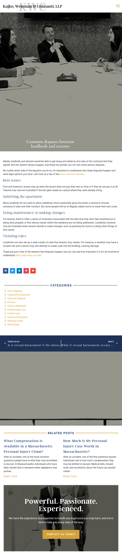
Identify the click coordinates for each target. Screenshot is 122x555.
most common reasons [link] (72, 174)
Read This (10, 476)
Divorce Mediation (16, 306)
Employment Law (16, 309)
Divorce (11, 302)
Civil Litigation (14, 291)
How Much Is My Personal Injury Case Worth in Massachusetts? (85, 446)
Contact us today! (61, 534)
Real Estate (13, 324)
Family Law (13, 313)
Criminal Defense (16, 298)
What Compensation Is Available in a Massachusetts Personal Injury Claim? (28, 446)
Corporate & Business (18, 294)
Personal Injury (15, 320)
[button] (5, 270)
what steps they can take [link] (28, 255)
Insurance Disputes (17, 317)
